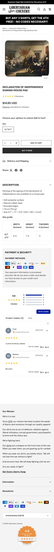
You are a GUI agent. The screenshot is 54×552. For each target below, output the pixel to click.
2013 (10, 421)
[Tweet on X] (11, 170)
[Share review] (46, 330)
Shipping (6, 107)
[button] (50, 9)
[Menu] (4, 9)
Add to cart (36, 143)
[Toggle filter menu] (47, 323)
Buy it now (27, 150)
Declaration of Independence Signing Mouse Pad (20, 30)
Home (5, 28)
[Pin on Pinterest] (21, 170)
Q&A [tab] (30, 318)
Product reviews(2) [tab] (14, 318)
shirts (9, 445)
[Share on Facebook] (16, 170)
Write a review (43, 312)
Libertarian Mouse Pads (17, 28)
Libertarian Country (15, 524)
